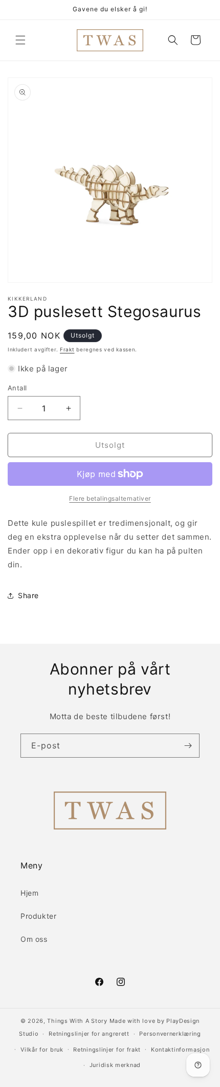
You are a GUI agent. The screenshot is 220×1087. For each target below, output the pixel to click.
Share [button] (28, 595)
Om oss (34, 939)
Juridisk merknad (115, 1065)
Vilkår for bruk (41, 1049)
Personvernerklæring (170, 1033)
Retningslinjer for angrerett (89, 1033)
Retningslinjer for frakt (107, 1049)
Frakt (67, 349)
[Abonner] (188, 746)
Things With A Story (77, 1020)
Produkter (38, 916)
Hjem (29, 892)
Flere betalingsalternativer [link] (110, 498)
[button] (20, 40)
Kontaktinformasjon (180, 1049)
